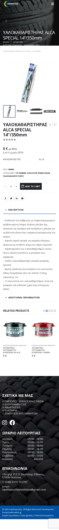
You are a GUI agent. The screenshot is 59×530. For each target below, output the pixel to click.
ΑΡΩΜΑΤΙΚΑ (22, 345)
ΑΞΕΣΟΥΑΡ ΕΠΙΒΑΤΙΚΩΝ (38, 173)
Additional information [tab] (24, 297)
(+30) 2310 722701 (16, 482)
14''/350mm (20, 173)
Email (22, 198)
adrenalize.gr (15, 512)
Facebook (5, 198)
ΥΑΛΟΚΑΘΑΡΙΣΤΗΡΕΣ (13, 176)
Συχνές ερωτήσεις (10, 515)
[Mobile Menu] (53, 4)
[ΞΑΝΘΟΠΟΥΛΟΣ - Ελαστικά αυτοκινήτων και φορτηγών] (11, 4)
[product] (15, 330)
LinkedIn (16, 198)
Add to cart (32, 186)
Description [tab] (15, 209)
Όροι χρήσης (27, 515)
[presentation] (7, 83)
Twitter (11, 198)
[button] (44, 311)
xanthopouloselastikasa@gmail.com (24, 489)
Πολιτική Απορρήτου (44, 515)
